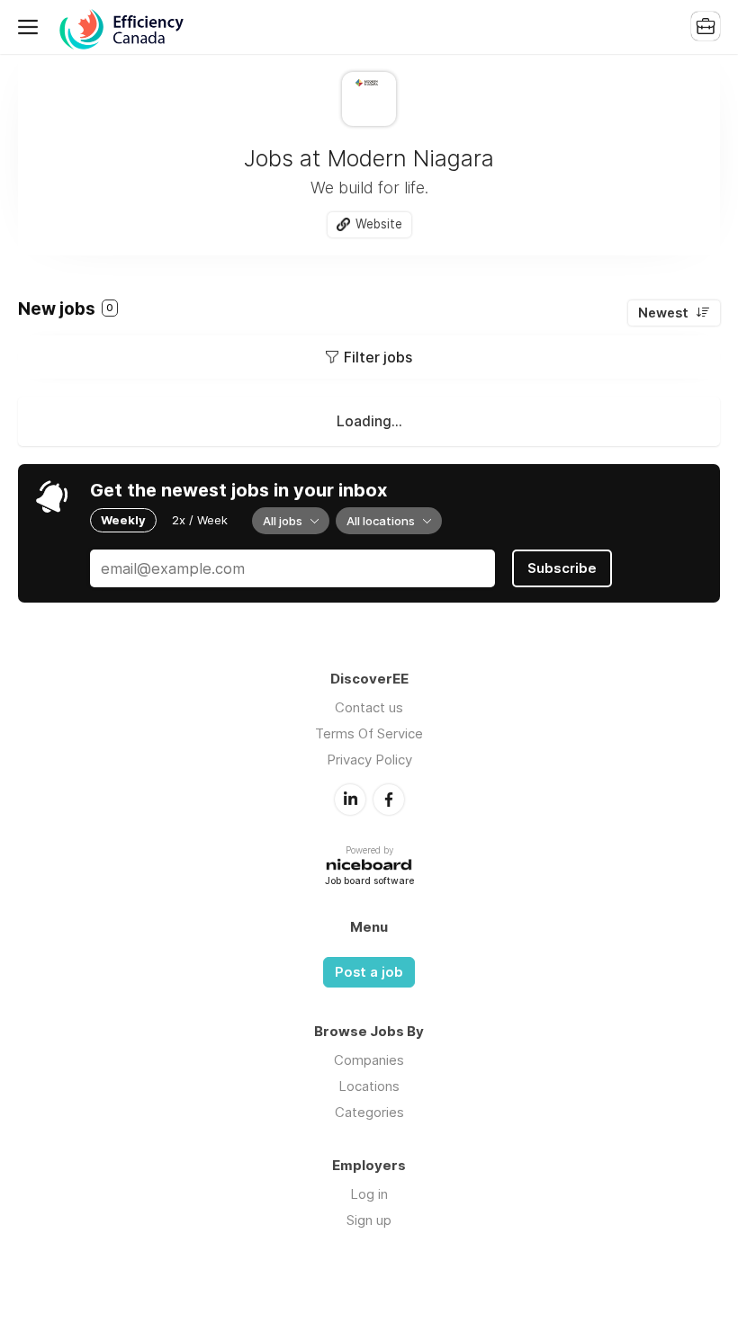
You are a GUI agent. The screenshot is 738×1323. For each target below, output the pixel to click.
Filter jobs (378, 357)
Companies (369, 1059)
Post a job (369, 972)
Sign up (369, 1220)
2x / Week (200, 520)
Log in (369, 1193)
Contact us (369, 707)
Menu (31, 26)
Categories (369, 1112)
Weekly (123, 520)
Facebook (389, 799)
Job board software (369, 882)
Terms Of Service (369, 733)
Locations (369, 1086)
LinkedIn (350, 799)
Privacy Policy (369, 759)
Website (379, 224)
